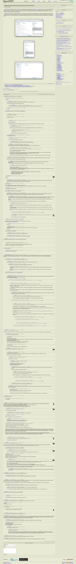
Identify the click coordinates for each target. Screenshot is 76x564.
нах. (12, 266)
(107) (8, 94)
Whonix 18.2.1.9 (60, 80)
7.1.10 (58, 82)
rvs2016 (8, 242)
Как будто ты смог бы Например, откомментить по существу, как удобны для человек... (31, 323)
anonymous (14, 211)
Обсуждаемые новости (64, 36)
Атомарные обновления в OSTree (63, 33)
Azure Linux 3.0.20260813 (61, 76)
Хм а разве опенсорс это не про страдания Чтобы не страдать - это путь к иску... (29, 381)
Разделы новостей (58, 14)
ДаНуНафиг (12, 468)
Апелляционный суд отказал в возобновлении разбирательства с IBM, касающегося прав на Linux (63, 38)
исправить (50, 83)
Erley (6, 402)
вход (64, 0)
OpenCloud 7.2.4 (60, 69)
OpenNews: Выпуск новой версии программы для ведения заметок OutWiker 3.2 (17, 85)
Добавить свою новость (59, 17)
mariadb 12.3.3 (59, 56)
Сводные (63, 14)
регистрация (67, 0)
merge (59, 83)
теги (56, 1)
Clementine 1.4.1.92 (60, 57)
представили (17, 9)
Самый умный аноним (14, 141)
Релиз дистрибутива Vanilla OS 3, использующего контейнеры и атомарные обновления (63, 42)
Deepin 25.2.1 (59, 77)
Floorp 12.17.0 (59, 65)
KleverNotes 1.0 (34, 9)
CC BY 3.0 (8, 88)
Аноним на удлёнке (7, 254)
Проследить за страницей (7, 563)
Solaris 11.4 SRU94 (60, 79)
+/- (47, 94)
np (5, 247)
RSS (53, 94)
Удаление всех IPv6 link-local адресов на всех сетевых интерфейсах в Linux (63, 31)
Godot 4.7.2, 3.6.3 (60, 62)
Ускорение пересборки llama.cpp (63, 32)
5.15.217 (70, 82)
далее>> (71, 71)
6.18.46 (60, 82)
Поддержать (67, 563)
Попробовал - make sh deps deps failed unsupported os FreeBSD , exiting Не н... (27, 377)
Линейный (45, 94)
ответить (18, 98)
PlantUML (8, 15)
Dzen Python (8, 348)
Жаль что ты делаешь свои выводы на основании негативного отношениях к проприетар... (25, 280)
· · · (17, 238)
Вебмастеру (71, 563)
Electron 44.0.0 (60, 55)
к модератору (22, 98)
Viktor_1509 (8, 422)
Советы (64, 26)
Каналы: (57, 13)
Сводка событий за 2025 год (60, 23)
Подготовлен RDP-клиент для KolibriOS (62, 45)
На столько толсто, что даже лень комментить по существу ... (26, 319)
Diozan (6, 491)
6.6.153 (65, 82)
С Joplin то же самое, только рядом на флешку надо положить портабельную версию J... (27, 212)
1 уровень (42, 94)
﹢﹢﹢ (15, 238)
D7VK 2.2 (59, 60)
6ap (9, 116)
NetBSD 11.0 (59, 78)
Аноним (8, 98)
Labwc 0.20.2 (59, 68)
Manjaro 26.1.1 (59, 73)
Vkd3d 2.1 (59, 58)
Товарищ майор (14, 125)
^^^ (16, 98)
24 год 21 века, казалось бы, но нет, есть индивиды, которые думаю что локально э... (27, 300)
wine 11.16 (59, 64)
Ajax (39, 94)
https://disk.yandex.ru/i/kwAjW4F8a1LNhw (11, 221)
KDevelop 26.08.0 (60, 67)
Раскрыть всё (51, 94)
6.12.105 (63, 82)
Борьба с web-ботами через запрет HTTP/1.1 (65, 29)
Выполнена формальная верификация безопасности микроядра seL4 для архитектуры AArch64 (64, 40)
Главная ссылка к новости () (14, 84)
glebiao (6, 502)
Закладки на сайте (6, 562)
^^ (15, 98)
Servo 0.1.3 (59, 61)
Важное (64, 20)
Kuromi (6, 238)
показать (43, 212)
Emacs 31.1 (59, 59)
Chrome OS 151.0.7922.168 (61, 74)
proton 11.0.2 (59, 63)
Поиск (54, 1)
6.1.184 (67, 82)
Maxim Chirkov (70, 562)
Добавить (63, 563)
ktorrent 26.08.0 (60, 70)
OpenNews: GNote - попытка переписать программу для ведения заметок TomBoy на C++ (18, 86)
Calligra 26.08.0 (60, 66)
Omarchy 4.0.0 (59, 75)
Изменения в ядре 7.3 (58, 84)
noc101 (8, 110)
